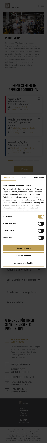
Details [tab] (23, 177)
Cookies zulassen (24, 248)
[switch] (41, 224)
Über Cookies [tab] (38, 177)
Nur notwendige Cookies (23, 263)
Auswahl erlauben (23, 256)
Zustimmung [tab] (8, 177)
